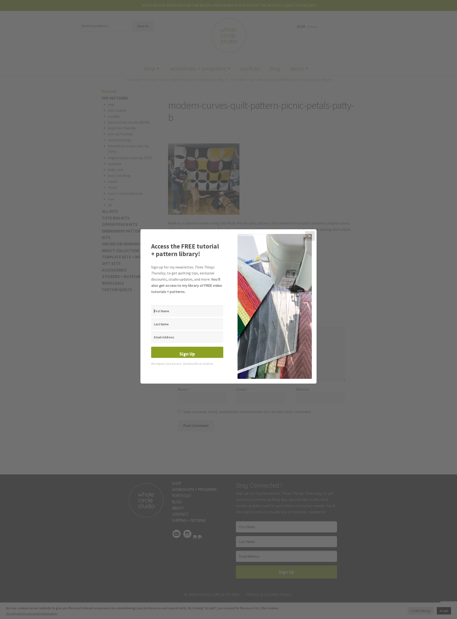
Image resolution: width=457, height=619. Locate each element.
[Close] (310, 236)
